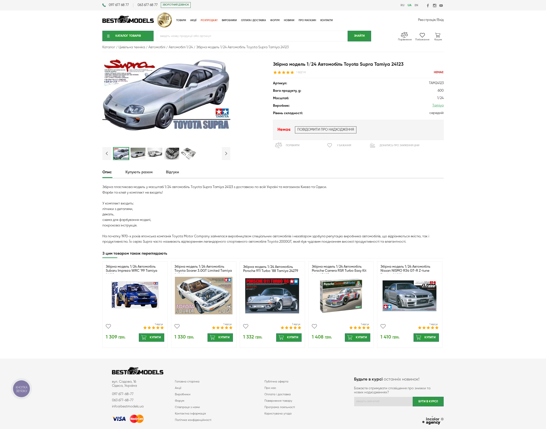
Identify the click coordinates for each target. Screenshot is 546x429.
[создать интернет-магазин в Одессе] (433, 421)
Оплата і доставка (277, 394)
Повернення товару (278, 400)
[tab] (113, 172)
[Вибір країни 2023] (164, 26)
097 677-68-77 (123, 394)
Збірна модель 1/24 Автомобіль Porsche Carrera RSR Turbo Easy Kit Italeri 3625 (339, 271)
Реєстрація (427, 20)
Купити (155, 337)
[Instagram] (434, 5)
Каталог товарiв (128, 35)
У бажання (344, 145)
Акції (178, 388)
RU (402, 5)
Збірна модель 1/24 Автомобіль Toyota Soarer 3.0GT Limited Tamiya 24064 (203, 271)
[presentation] (113, 172)
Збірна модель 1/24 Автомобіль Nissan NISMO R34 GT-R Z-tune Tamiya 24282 (405, 271)
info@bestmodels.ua (128, 406)
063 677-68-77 (123, 400)
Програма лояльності (279, 407)
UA (409, 5)
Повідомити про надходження (325, 129)
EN (416, 5)
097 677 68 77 (119, 5)
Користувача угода (278, 413)
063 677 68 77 (148, 5)
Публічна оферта (276, 381)
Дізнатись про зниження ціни (399, 145)
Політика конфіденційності (193, 420)
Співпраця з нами (187, 407)
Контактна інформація (190, 413)
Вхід (440, 20)
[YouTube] (441, 5)
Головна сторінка (187, 381)
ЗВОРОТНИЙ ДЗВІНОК (176, 5)
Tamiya (438, 105)
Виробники (182, 394)
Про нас (270, 388)
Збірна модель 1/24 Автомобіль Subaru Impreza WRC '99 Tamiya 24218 (131, 271)
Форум (179, 400)
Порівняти (292, 145)
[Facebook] (428, 5)
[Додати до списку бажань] (108, 326)
